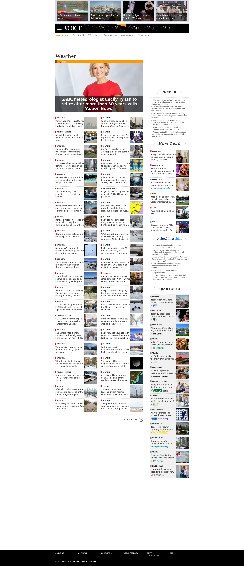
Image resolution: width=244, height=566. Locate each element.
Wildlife (61, 216)
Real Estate (157, 325)
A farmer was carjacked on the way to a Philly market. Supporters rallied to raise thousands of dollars (168, 102)
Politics (61, 174)
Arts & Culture (127, 35)
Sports (166, 27)
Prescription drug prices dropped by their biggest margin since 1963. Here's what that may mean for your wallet (169, 277)
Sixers (155, 222)
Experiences (157, 165)
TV (89, 35)
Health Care (157, 466)
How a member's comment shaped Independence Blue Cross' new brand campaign (166, 265)
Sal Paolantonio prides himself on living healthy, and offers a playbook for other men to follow (169, 115)
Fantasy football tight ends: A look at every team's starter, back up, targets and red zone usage (169, 134)
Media (65, 61)
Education (156, 151)
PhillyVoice (73, 28)
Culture (134, 27)
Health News (157, 438)
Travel (155, 339)
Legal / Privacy (131, 553)
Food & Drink (78, 35)
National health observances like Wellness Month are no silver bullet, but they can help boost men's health (169, 259)
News (101, 27)
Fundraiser (157, 367)
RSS (171, 553)
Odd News (61, 259)
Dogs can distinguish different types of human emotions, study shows (167, 246)
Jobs (154, 207)
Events (150, 27)
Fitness (155, 296)
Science (106, 386)
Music (97, 35)
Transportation (64, 132)
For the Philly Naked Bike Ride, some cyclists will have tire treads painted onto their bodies (168, 108)
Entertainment (110, 35)
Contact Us (106, 553)
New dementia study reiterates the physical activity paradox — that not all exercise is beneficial (167, 122)
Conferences (157, 409)
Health (118, 27)
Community (157, 423)
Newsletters (143, 35)
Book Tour (156, 310)
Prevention (157, 179)
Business (107, 273)
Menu (59, 28)
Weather (61, 118)
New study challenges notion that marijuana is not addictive (165, 271)
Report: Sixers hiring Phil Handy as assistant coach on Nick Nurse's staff (166, 128)
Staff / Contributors (153, 554)
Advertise (82, 553)
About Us (59, 553)
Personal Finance (160, 381)
